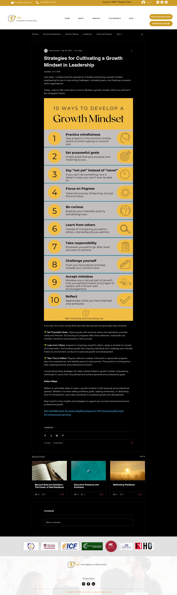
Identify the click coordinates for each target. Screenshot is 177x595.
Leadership (87, 34)
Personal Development (52, 34)
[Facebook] (162, 2)
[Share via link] (63, 435)
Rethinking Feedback (124, 484)
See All (142, 456)
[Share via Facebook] (45, 435)
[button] (142, 34)
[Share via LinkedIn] (57, 435)
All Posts (35, 34)
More (119, 34)
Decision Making (72, 34)
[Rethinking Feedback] (127, 470)
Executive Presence (104, 34)
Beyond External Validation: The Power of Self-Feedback (49, 485)
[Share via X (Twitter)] (51, 435)
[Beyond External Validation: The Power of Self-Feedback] (49, 470)
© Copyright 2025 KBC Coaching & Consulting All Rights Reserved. (88, 592)
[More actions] (131, 50)
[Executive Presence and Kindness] (88, 470)
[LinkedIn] (166, 2)
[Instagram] (157, 2)
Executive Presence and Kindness (86, 485)
